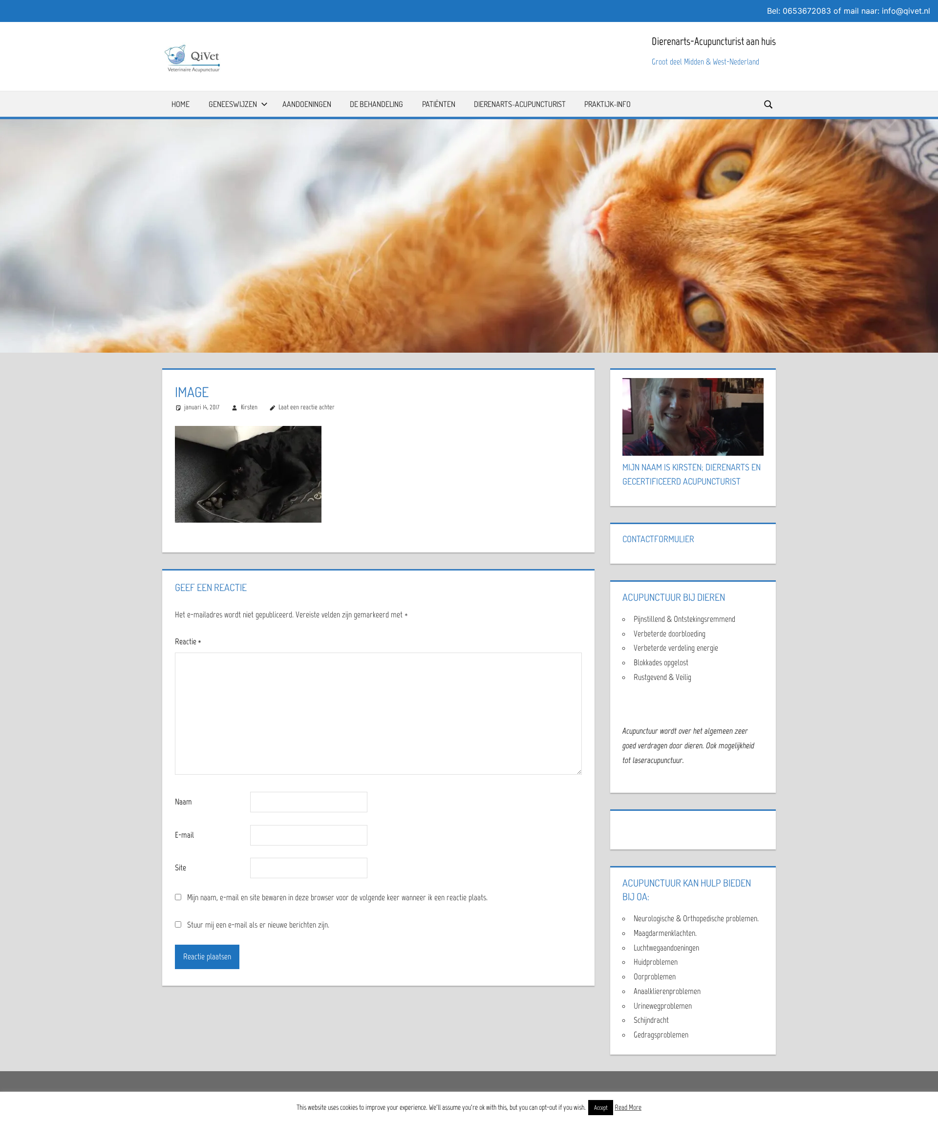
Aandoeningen (306, 104)
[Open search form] (769, 104)
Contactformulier (658, 538)
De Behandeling (376, 104)
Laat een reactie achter (306, 407)
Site (180, 867)
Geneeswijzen (233, 104)
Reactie (188, 641)
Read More (628, 1107)
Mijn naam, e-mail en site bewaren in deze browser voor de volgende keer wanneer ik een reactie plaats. (337, 897)
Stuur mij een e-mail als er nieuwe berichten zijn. (258, 925)
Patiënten (438, 104)
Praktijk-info (607, 104)
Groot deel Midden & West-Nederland (705, 61)
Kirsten (249, 407)
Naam (183, 801)
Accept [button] (600, 1107)
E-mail (184, 835)
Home (180, 104)
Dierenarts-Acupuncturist (520, 104)
